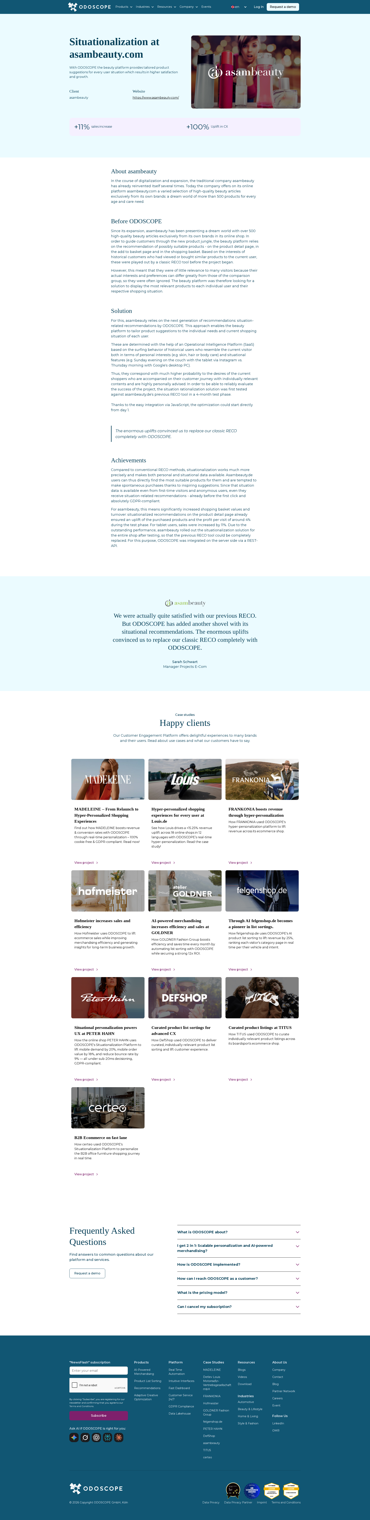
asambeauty (211, 1443)
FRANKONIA (211, 1396)
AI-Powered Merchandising (144, 1372)
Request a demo (283, 7)
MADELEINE (212, 1370)
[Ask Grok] (85, 1437)
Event (276, 1405)
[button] (124, 7)
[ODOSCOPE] (272, 1491)
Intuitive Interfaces (181, 1381)
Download (244, 1384)
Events (206, 6)
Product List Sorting (147, 1381)
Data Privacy (210, 1502)
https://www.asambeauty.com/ (156, 97)
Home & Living (248, 1416)
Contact (277, 1377)
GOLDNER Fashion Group (216, 1412)
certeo (207, 1457)
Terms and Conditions (286, 1502)
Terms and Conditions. (81, 1406)
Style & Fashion (248, 1423)
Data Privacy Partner (238, 1502)
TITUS (207, 1450)
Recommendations (147, 1388)
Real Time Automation (177, 1372)
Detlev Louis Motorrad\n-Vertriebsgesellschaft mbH (217, 1383)
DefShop (209, 1436)
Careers (277, 1398)
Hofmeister (211, 1403)
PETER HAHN (212, 1429)
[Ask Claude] (118, 1437)
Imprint (262, 1502)
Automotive (246, 1402)
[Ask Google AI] (74, 1437)
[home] (89, 7)
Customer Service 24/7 (181, 1397)
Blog (275, 1384)
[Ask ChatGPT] (96, 1437)
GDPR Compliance (181, 1406)
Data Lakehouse (180, 1413)
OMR (275, 1430)
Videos (242, 1377)
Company (278, 1370)
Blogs (242, 1370)
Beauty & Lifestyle (250, 1409)
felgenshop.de (212, 1421)
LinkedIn (278, 1423)
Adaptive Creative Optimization (146, 1397)
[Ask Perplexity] (107, 1437)
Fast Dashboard (179, 1388)
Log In (259, 7)
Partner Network (283, 1391)
